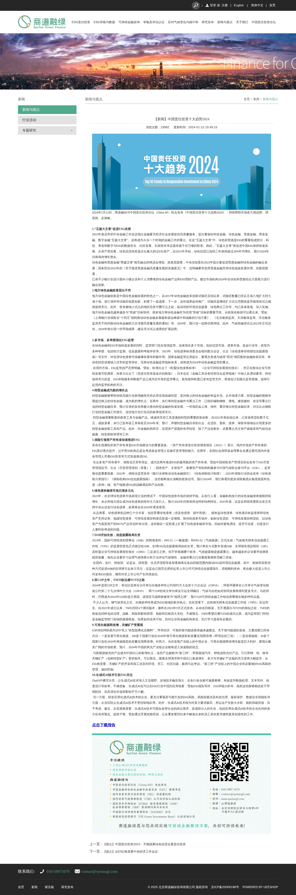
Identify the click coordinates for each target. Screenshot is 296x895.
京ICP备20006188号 (225, 887)
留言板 (49, 887)
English (239, 5)
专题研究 (29, 130)
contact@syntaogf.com (99, 871)
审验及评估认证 (153, 22)
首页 (272, 5)
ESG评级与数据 (104, 22)
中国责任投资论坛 (264, 22)
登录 (213, 5)
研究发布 (208, 22)
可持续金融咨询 (129, 22)
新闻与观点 (225, 22)
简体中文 (257, 5)
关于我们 (242, 22)
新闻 (256, 99)
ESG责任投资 (81, 22)
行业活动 (29, 120)
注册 (225, 5)
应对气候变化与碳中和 (183, 22)
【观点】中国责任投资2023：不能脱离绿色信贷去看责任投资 (144, 844)
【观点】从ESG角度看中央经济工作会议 (130, 851)
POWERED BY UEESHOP (260, 887)
